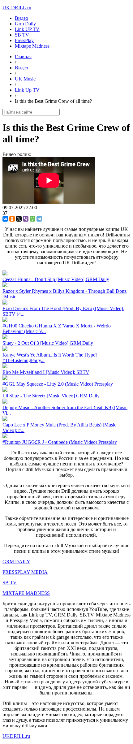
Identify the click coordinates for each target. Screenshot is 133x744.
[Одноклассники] (12, 219)
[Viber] (25, 219)
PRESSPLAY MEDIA (25, 572)
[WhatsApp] (32, 219)
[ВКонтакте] (5, 219)
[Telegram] (39, 219)
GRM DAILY (16, 561)
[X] (19, 219)
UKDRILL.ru (16, 736)
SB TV (9, 582)
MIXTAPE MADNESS (26, 593)
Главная (23, 56)
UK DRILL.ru (16, 7)
